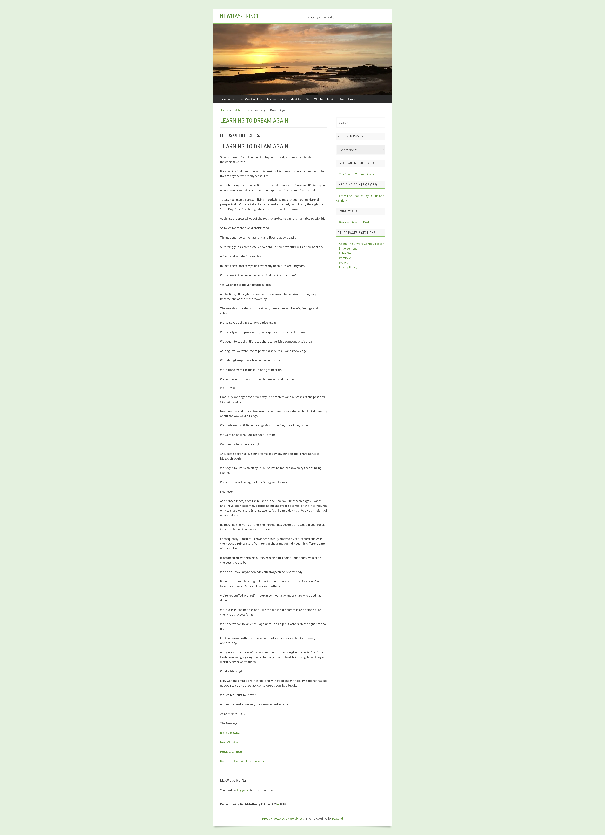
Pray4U (344, 263)
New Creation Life (250, 99)
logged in (243, 790)
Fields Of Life (314, 99)
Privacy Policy (348, 267)
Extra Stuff (346, 253)
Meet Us (296, 99)
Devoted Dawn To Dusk (354, 222)
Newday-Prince (240, 16)
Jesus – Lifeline (276, 99)
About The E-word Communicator (361, 244)
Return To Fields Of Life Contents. (242, 761)
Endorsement (348, 248)
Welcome (228, 99)
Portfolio (345, 258)
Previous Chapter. (231, 752)
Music (330, 99)
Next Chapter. (229, 742)
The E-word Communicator (357, 174)
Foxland (337, 818)
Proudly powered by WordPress (283, 818)
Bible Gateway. (230, 733)
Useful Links (347, 99)
